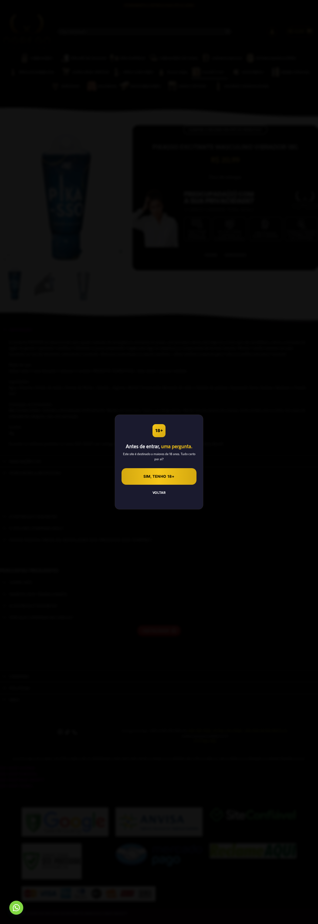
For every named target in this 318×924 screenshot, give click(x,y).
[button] (16, 908)
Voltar (159, 493)
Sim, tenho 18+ (158, 476)
